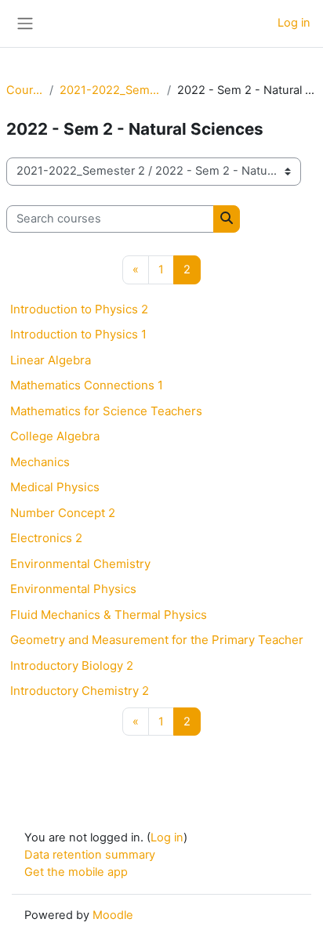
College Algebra (55, 436)
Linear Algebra (50, 360)
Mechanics (40, 461)
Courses (24, 90)
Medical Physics (55, 486)
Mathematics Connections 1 (86, 385)
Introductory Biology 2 (71, 665)
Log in (294, 23)
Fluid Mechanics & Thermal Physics (108, 614)
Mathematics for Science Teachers (106, 410)
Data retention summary (89, 855)
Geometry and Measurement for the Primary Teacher (156, 639)
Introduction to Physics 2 (79, 309)
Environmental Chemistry (80, 563)
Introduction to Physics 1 (78, 334)
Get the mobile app (76, 872)
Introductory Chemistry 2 (79, 690)
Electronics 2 (46, 537)
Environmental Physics (73, 588)
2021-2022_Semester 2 (110, 90)
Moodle (113, 915)
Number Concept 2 (62, 512)
